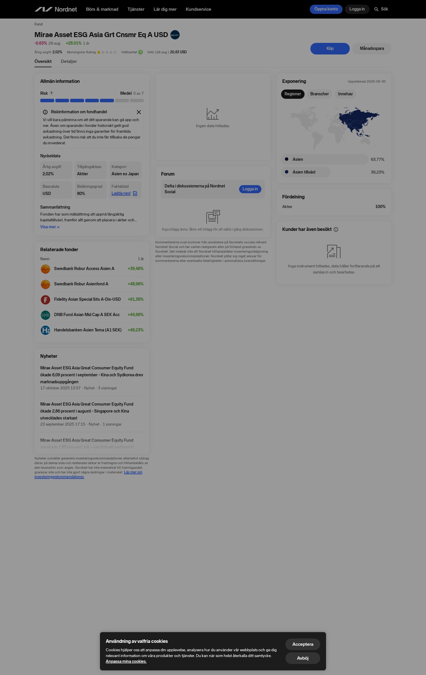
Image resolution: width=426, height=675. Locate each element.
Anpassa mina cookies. (126, 661)
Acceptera (302, 644)
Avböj (303, 658)
